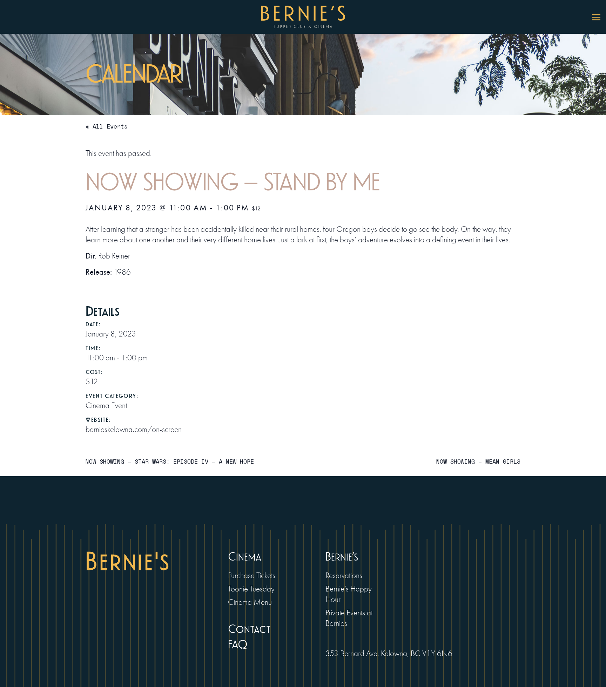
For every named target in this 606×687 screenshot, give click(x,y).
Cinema (244, 557)
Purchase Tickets (251, 575)
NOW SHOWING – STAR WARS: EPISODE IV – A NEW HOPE (170, 461)
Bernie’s (341, 557)
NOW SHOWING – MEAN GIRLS (478, 461)
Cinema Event (106, 405)
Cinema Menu (250, 602)
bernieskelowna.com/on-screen (134, 429)
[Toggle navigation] (596, 16)
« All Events (107, 126)
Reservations (343, 575)
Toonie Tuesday (251, 589)
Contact (249, 629)
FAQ (238, 644)
